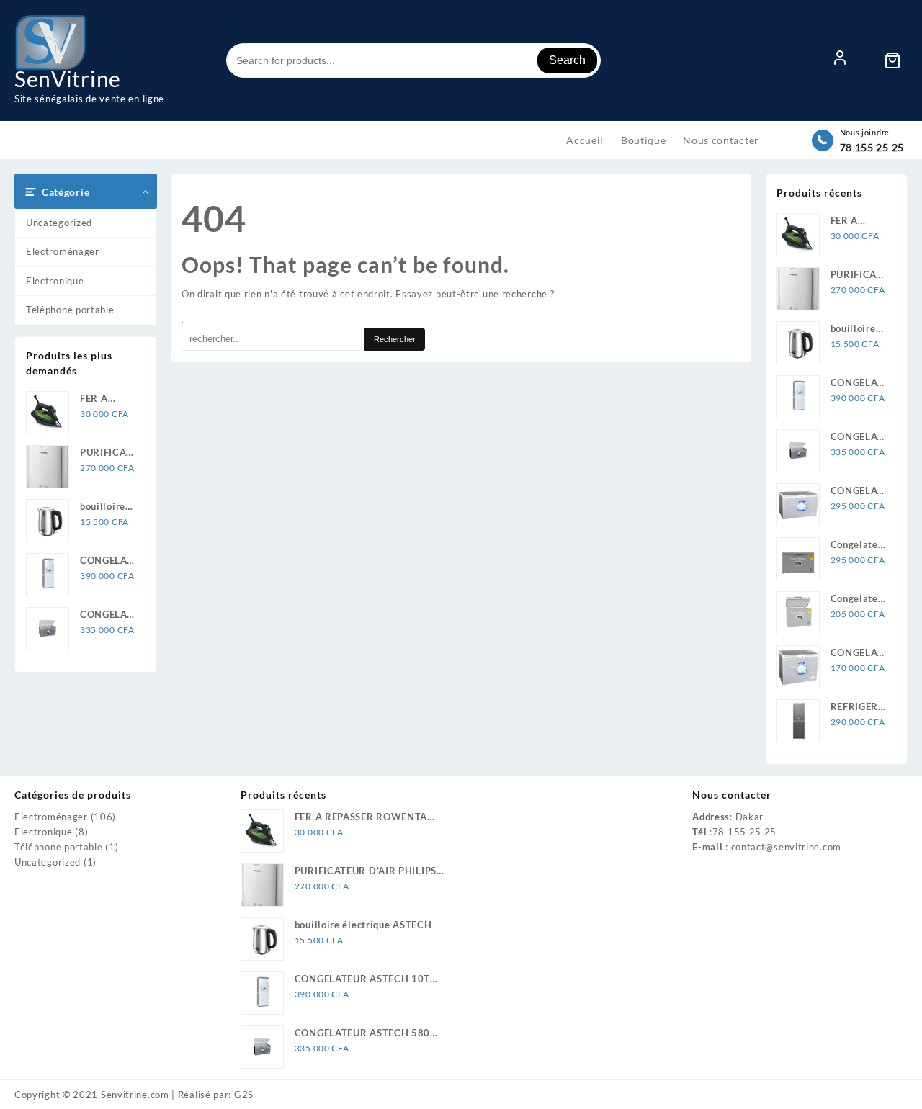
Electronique (55, 281)
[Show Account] (840, 60)
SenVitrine (67, 78)
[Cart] (892, 60)
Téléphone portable (70, 309)
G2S (244, 1094)
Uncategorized (59, 222)
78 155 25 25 (872, 147)
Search (567, 60)
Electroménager (62, 251)
